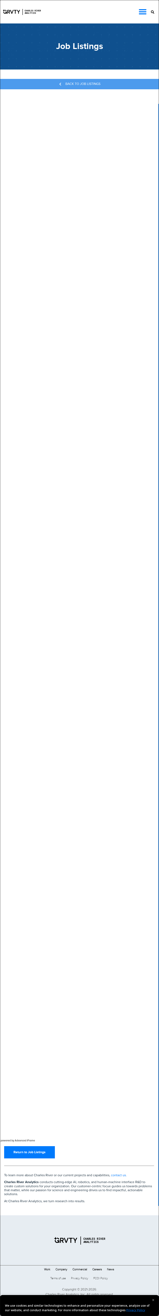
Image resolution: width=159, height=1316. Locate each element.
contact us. (118, 1175)
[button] (142, 11)
